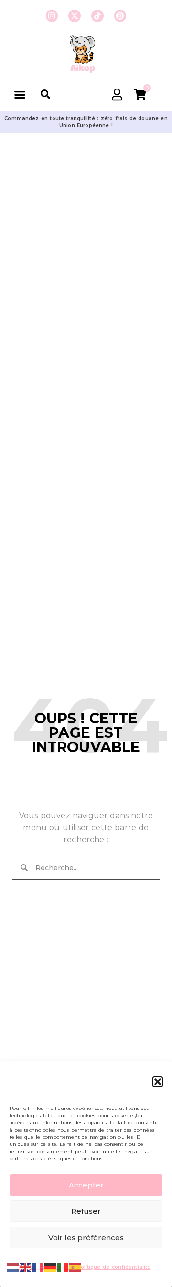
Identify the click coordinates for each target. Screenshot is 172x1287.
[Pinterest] (120, 16)
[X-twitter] (74, 16)
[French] (38, 1266)
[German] (50, 1266)
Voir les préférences (86, 1237)
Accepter (86, 1184)
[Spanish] (75, 1266)
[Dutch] (13, 1266)
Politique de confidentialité (114, 1267)
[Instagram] (52, 16)
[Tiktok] (97, 16)
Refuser (86, 1211)
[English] (26, 1266)
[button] (157, 1082)
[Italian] (63, 1266)
